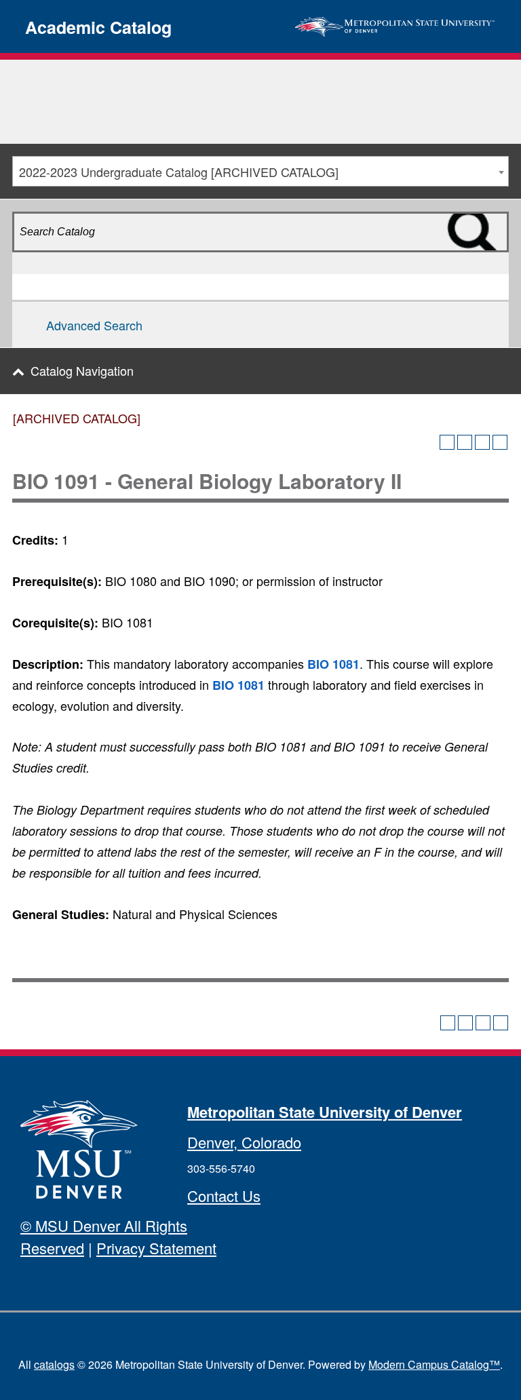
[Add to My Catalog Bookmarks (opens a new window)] (447, 442)
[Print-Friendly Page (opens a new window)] (482, 442)
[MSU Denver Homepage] (395, 24)
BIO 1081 (333, 664)
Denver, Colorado (244, 1141)
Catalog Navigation (82, 370)
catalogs (54, 1364)
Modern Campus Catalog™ (434, 1364)
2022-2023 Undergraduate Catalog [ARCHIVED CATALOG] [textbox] (179, 171)
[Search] (493, 256)
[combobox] (260, 171)
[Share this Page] (464, 442)
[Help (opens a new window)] (500, 442)
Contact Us (223, 1195)
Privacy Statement (156, 1247)
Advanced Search (94, 325)
